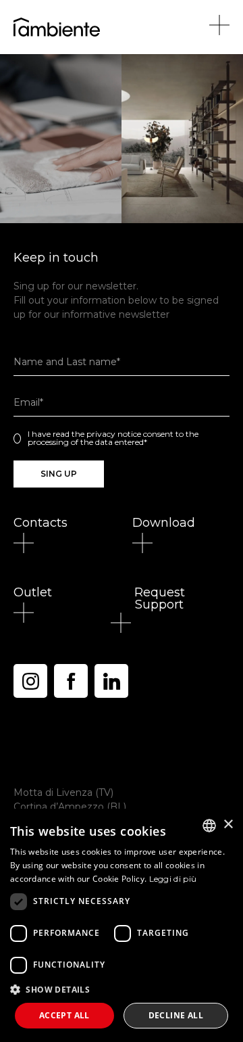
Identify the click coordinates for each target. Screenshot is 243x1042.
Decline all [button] (175, 1015)
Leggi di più (173, 879)
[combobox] (209, 825)
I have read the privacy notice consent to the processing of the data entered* (113, 438)
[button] (41, 523)
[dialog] (121, 925)
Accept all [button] (64, 1015)
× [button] (228, 825)
